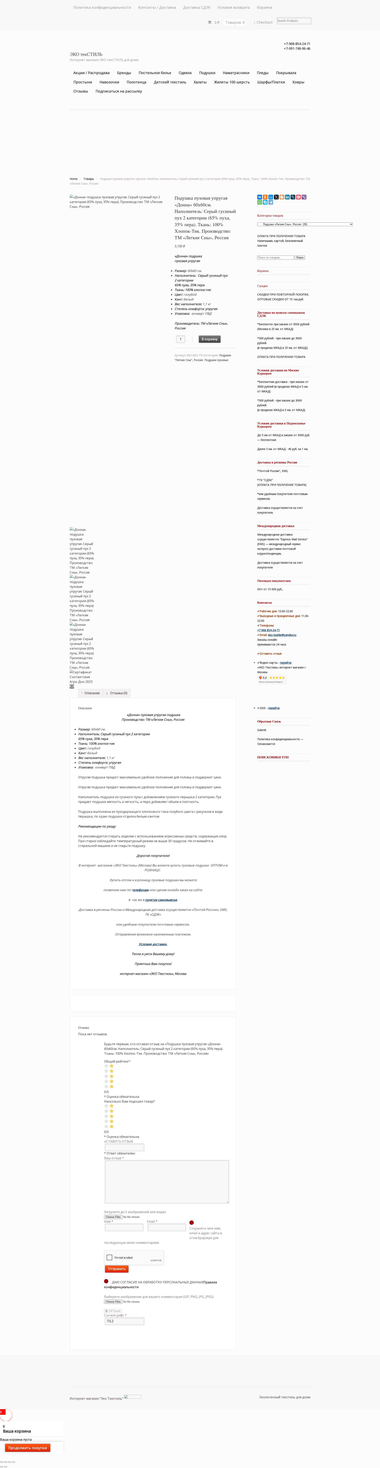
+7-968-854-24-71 (297, 44)
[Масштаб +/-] (13, 1462)
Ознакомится (266, 744)
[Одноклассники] (265, 197)
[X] (276, 197)
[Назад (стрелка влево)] (1, 1466)
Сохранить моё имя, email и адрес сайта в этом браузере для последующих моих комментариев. (163, 1235)
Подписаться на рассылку (119, 91)
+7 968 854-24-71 (268, 630)
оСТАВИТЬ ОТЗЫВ (118, 1141)
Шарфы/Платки (271, 82)
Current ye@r (115, 1315)
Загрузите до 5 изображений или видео (135, 1212)
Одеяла (185, 72)
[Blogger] (281, 197)
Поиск (299, 257)
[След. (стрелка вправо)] (5, 1466)
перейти (285, 662)
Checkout (265, 22)
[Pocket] (298, 197)
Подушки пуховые (216, 360)
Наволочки (109, 82)
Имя (108, 1221)
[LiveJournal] (293, 197)
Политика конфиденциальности (102, 7)
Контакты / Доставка (157, 7)
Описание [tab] (92, 693)
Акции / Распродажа (91, 72)
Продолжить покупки (27, 1447)
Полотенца (136, 82)
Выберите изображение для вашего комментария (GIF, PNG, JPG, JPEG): (159, 1297)
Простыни (82, 82)
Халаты (200, 82)
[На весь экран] (9, 1462)
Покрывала (286, 72)
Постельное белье (155, 72)
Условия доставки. (153, 944)
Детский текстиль (170, 82)
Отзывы (80, 91)
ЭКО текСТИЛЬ (86, 54)
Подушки (207, 72)
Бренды (124, 72)
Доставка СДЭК (196, 7)
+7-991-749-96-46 (297, 48)
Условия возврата (234, 7)
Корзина (264, 7)
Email (152, 1221)
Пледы (263, 72)
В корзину (210, 339)
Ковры (298, 82)
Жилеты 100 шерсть (232, 82)
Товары (89, 179)
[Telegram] (270, 202)
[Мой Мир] (270, 197)
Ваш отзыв (114, 1158)
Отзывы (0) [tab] (118, 693)
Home (74, 179)
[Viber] (304, 197)
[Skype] (265, 202)
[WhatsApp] (259, 202)
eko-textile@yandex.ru (282, 635)
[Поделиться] (5, 1462)
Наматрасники (236, 72)
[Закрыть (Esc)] (1, 1462)
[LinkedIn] (287, 197)
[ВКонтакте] (259, 197)
